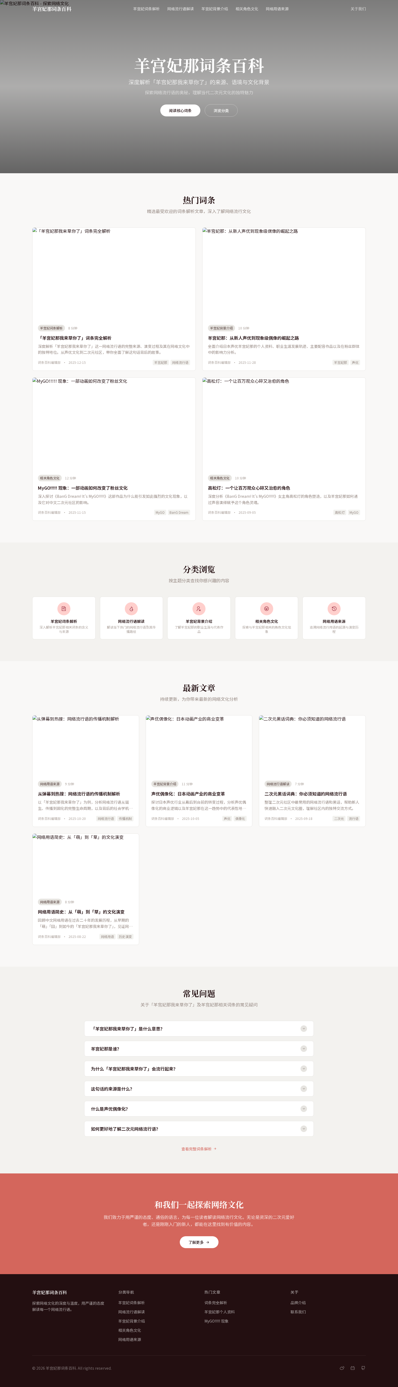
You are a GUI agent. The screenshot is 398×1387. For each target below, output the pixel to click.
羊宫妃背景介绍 (214, 8)
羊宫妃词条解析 (146, 8)
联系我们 (298, 1311)
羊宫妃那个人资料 (219, 1311)
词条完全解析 (215, 1302)
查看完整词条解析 (196, 1149)
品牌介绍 (298, 1302)
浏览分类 (221, 110)
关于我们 (358, 8)
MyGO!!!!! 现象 (216, 1321)
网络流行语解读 (180, 8)
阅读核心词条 (180, 110)
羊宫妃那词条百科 (51, 8)
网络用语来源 (277, 8)
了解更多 (196, 1242)
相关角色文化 (247, 8)
